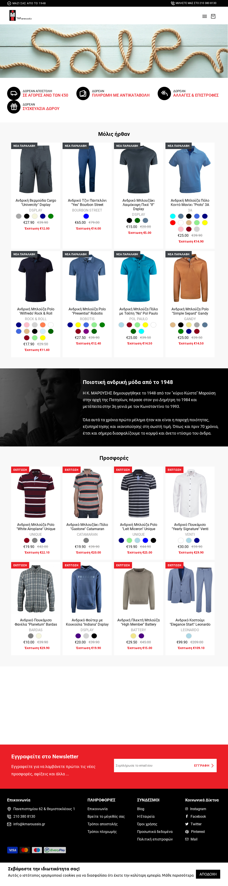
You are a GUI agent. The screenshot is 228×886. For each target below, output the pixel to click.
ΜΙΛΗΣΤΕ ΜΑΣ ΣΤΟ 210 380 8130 (196, 3)
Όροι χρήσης (147, 824)
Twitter (196, 824)
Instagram (198, 809)
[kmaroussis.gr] (20, 15)
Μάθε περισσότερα (178, 875)
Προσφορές (114, 458)
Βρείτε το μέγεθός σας (106, 816)
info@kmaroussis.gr (29, 824)
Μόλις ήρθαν (114, 134)
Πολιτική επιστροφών (155, 839)
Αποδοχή (208, 874)
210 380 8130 (24, 816)
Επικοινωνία (98, 809)
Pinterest (198, 832)
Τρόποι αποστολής (103, 824)
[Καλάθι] (213, 16)
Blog (140, 809)
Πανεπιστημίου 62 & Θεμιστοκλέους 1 (44, 809)
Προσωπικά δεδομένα (155, 832)
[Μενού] (204, 18)
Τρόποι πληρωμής (102, 832)
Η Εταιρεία (146, 816)
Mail (194, 839)
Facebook (198, 816)
